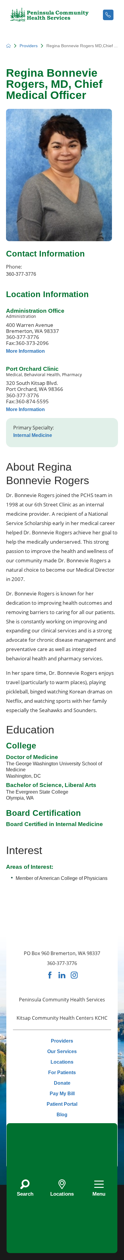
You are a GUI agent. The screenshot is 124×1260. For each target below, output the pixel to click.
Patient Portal (62, 1104)
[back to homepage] (8, 45)
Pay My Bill (62, 1093)
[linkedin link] (61, 975)
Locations (62, 1062)
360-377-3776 (21, 274)
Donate (62, 1083)
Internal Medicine (32, 435)
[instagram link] (74, 975)
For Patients (62, 1072)
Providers (29, 46)
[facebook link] (49, 975)
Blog (62, 1114)
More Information (25, 351)
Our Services (62, 1051)
